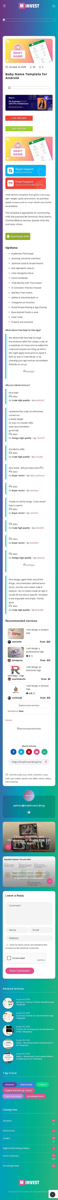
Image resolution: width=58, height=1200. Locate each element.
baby (19, 774)
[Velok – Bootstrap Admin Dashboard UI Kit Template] (8, 1044)
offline (48, 778)
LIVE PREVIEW (19, 118)
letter (35, 778)
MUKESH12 (39, 400)
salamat (41, 557)
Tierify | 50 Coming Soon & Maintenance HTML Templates (35, 1030)
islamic (25, 778)
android (12, 774)
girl (12, 778)
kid (30, 778)
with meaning (11, 781)
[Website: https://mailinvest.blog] (29, 812)
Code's (42, 1084)
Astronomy (26, 1084)
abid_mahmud (37, 475)
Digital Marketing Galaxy (18, 1090)
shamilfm (39, 528)
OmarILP (41, 438)
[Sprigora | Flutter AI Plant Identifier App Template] (8, 1003)
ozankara (34, 490)
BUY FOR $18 (19, 128)
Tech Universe (13, 1096)
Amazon (9, 1084)
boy (25, 774)
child (30, 774)
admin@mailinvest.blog (29, 805)
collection (37, 774)
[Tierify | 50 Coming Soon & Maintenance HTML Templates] (8, 1030)
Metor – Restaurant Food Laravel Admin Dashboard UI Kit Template (34, 1057)
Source (8, 720)
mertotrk (34, 513)
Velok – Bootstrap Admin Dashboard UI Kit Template (34, 1044)
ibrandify (39, 610)
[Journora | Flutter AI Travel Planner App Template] (8, 1016)
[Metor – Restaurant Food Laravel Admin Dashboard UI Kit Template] (8, 1057)
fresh (7, 778)
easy (45, 774)
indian (18, 778)
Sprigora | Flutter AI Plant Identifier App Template (35, 1003)
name (41, 778)
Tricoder (39, 456)
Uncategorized (35, 1096)
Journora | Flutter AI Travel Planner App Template (35, 1017)
